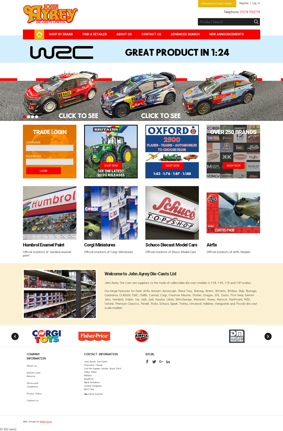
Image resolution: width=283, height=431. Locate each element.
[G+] (161, 362)
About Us (124, 34)
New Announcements (226, 34)
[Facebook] (147, 362)
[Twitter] (154, 362)
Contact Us (151, 34)
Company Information (36, 356)
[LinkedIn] (168, 362)
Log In (256, 3)
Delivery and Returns (33, 374)
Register (244, 3)
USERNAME (33, 142)
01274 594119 (250, 11)
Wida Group (46, 421)
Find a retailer (95, 34)
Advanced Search (185, 34)
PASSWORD (33, 156)
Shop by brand (61, 34)
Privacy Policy (34, 393)
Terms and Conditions (32, 384)
